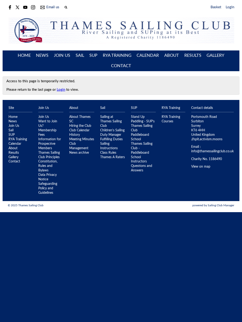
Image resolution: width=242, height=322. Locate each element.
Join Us (62, 56)
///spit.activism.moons (206, 139)
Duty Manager (110, 134)
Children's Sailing (112, 130)
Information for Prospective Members (49, 144)
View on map (200, 166)
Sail (80, 56)
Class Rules (108, 152)
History (74, 134)
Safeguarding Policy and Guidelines (47, 188)
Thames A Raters (112, 157)
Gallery (215, 56)
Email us (52, 7)
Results (192, 56)
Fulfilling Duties (111, 139)
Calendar (148, 56)
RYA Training (117, 56)
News (42, 56)
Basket (216, 7)
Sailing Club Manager (221, 205)
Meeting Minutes (81, 139)
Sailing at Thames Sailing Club (111, 121)
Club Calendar (79, 130)
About (171, 56)
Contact (121, 66)
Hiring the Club (80, 126)
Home (24, 56)
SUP (93, 56)
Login (230, 7)
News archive (79, 152)
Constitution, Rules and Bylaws (47, 166)
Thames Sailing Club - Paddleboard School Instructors (141, 152)
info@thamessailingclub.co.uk (212, 151)
